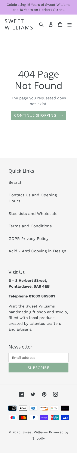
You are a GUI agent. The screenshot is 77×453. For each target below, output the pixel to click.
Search (15, 182)
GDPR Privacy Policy (29, 238)
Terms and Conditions (30, 226)
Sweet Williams (19, 24)
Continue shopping (35, 115)
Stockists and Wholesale (33, 213)
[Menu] (69, 24)
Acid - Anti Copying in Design (37, 251)
